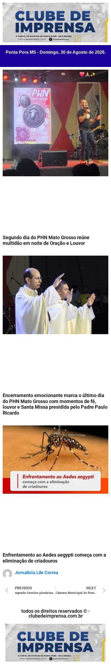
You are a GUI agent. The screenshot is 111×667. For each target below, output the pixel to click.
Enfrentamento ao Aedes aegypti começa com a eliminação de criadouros (54, 558)
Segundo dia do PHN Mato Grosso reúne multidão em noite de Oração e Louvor (46, 240)
